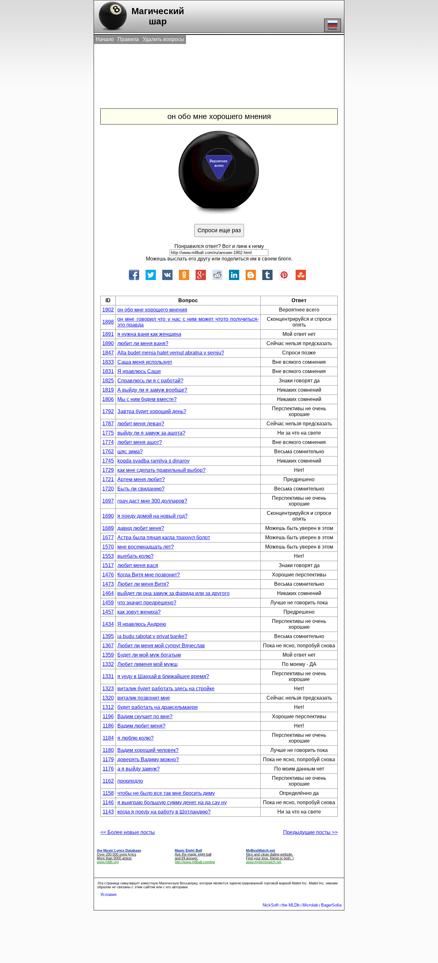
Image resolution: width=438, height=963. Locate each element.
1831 (108, 371)
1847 (108, 352)
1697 (108, 501)
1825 (108, 380)
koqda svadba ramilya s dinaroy (153, 461)
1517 (108, 565)
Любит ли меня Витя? (143, 584)
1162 (108, 781)
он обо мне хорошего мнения (152, 309)
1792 (108, 411)
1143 (108, 811)
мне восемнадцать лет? (145, 547)
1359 (108, 655)
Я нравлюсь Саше (139, 371)
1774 (108, 442)
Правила (128, 39)
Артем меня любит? (141, 479)
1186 (108, 726)
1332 (108, 664)
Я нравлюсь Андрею (141, 624)
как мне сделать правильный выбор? (161, 470)
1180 (108, 750)
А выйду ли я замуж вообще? (152, 390)
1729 (108, 470)
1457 (108, 612)
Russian (332, 29)
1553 (108, 556)
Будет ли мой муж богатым (149, 655)
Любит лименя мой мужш (147, 664)
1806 (108, 399)
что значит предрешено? (146, 602)
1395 (108, 636)
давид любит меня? (140, 528)
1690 (108, 516)
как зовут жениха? (139, 612)
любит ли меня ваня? (142, 343)
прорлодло (130, 781)
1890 (108, 343)
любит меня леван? (140, 423)
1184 (108, 738)
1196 (108, 716)
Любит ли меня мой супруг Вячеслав (161, 645)
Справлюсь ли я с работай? (150, 380)
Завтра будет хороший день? (151, 411)
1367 (108, 645)
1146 (108, 802)
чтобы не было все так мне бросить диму (166, 793)
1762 (108, 451)
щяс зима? (130, 451)
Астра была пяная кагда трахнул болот (163, 537)
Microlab (310, 905)
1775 (108, 433)
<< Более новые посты (127, 832)
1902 (108, 309)
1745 (108, 461)
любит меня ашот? (139, 442)
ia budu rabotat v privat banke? (152, 636)
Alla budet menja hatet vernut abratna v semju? (170, 352)
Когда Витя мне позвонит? (148, 574)
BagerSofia (331, 905)
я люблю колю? (135, 738)
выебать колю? (135, 556)
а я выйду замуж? (138, 768)
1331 (108, 676)
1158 (108, 793)
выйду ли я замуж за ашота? (151, 433)
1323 (108, 688)
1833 (108, 362)
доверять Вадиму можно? (148, 759)
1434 (108, 624)
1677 (108, 537)
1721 (108, 479)
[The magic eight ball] (111, 30)
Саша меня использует (144, 362)
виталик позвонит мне (143, 698)
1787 (108, 423)
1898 (108, 322)
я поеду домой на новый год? (152, 516)
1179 (108, 759)
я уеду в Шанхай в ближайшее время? (163, 676)
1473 (108, 584)
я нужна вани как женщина (149, 334)
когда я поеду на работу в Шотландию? (164, 811)
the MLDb (290, 905)
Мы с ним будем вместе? (147, 399)
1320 (108, 698)
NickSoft (271, 905)
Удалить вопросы (163, 39)
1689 (108, 528)
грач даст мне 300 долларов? (152, 501)
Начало (105, 39)
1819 (108, 390)
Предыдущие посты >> (310, 832)
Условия (108, 894)
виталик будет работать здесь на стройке (166, 688)
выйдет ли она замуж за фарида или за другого (173, 593)
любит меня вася (137, 565)
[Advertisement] (212, 69)
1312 (108, 707)
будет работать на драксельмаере (157, 707)
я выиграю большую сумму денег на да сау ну (172, 802)
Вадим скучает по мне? (145, 716)
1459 (108, 602)
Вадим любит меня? (141, 726)
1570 (108, 547)
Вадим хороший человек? (148, 750)
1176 (108, 768)
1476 (108, 574)
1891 (108, 334)
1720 (108, 488)
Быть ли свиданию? (140, 488)
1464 (108, 593)
